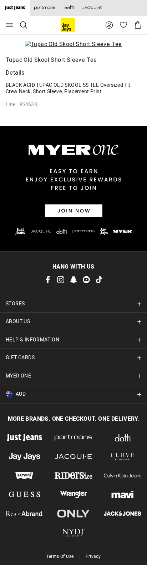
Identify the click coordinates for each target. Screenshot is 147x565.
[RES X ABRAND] (24, 513)
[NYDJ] (73, 532)
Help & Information (32, 340)
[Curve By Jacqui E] (122, 456)
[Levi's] (24, 475)
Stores (15, 304)
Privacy (93, 556)
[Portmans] (45, 8)
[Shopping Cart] (137, 25)
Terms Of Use (60, 556)
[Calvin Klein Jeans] (122, 475)
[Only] (73, 513)
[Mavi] (122, 494)
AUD (21, 394)
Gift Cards (20, 357)
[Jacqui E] (92, 8)
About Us (18, 321)
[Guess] (24, 494)
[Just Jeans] (24, 437)
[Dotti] (122, 437)
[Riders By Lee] (73, 475)
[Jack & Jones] (122, 513)
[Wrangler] (73, 494)
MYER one (18, 376)
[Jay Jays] (24, 456)
